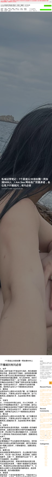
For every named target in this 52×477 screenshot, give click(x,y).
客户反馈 (10, 9)
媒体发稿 (9, 8)
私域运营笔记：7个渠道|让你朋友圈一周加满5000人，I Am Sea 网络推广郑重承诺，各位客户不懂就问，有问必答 (45, 373)
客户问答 (18, 9)
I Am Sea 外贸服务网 (32, 8)
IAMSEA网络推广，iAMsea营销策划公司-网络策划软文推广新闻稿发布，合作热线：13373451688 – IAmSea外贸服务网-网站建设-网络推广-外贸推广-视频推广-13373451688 (46, 433)
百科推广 (21, 8)
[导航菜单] (50, 1)
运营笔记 (9, 10)
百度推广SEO (17, 8)
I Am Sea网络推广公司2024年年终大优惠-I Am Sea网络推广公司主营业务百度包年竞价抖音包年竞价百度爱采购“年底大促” (46, 367)
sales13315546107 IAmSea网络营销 (7, 188)
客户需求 (21, 9)
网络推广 (2, 9)
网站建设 (25, 8)
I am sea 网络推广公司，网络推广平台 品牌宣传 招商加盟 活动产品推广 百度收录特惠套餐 (46, 363)
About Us (30, 10)
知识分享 (5, 10)
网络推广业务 (35, 10)
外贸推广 (5, 8)
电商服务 (13, 8)
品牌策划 (2, 8)
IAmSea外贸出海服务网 (47, 5)
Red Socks (45, 440)
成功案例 (25, 9)
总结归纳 (2, 10)
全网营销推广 (6, 9)
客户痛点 (14, 9)
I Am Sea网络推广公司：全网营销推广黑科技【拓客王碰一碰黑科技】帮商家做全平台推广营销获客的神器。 (46, 377)
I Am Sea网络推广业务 (32, 9)
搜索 (50, 383)
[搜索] (50, 9)
